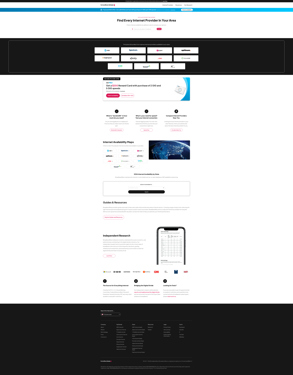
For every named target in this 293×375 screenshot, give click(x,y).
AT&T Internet (119, 327)
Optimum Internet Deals (138, 352)
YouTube (181, 334)
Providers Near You (176, 130)
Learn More (165, 1)
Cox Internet (119, 337)
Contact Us (104, 337)
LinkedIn (181, 329)
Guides (150, 329)
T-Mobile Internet (120, 332)
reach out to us (171, 296)
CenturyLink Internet (121, 334)
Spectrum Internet (121, 329)
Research (150, 327)
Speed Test (146, 130)
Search (146, 192)
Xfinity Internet (120, 344)
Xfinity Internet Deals (137, 345)
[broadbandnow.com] (108, 5)
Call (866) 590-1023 (127, 95)
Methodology (104, 332)
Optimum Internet (121, 349)
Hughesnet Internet (121, 346)
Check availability (187, 10)
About (102, 327)
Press (102, 334)
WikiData (181, 337)
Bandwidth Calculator (116, 130)
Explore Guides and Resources (113, 217)
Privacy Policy (167, 327)
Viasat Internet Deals (137, 343)
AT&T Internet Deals (137, 327)
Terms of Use (167, 329)
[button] (167, 5)
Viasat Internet (120, 342)
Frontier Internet (120, 339)
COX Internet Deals (137, 338)
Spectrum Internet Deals (138, 329)
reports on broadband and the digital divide (146, 292)
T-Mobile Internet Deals (138, 332)
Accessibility (167, 332)
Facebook (182, 327)
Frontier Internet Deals (138, 341)
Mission (103, 329)
